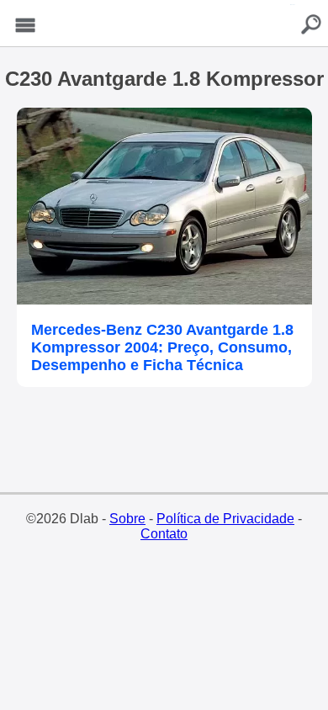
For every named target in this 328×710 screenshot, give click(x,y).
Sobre (127, 518)
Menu (25, 25)
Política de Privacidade (225, 518)
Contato (164, 534)
